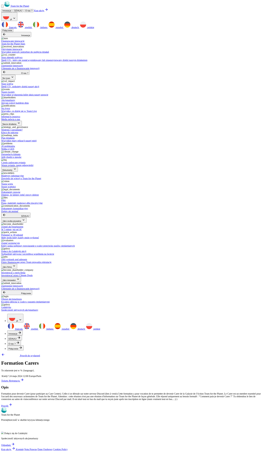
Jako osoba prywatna (13, 220)
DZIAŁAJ (15, 215)
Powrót (6, 406)
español (59, 27)
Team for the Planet (19, 6)
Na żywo (8, 77)
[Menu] (2, 6)
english (28, 27)
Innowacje (16, 34)
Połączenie (7, 30)
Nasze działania (11, 123)
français (12, 27)
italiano (44, 27)
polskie (90, 27)
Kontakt (20, 449)
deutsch (75, 27)
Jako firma (9, 266)
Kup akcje (41, 10)
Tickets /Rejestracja (12, 380)
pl (13, 18)
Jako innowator (11, 279)
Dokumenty (9, 169)
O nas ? (28, 11)
